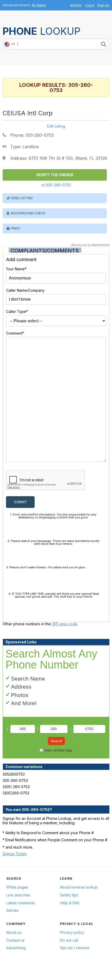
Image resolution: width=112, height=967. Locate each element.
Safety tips (69, 895)
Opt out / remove (74, 948)
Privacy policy (72, 932)
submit (20, 502)
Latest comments (20, 903)
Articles (76, 5)
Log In (89, 5)
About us (13, 932)
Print (16, 228)
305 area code (64, 624)
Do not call (69, 940)
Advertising (16, 948)
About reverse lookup (79, 887)
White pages (17, 887)
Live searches (18, 895)
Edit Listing (56, 126)
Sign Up (103, 5)
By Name (39, 5)
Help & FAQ (69, 903)
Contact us (15, 940)
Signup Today (15, 853)
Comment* (15, 333)
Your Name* (16, 269)
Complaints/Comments (45, 251)
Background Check (28, 213)
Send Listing (22, 198)
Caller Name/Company (25, 290)
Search (56, 741)
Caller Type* (17, 311)
